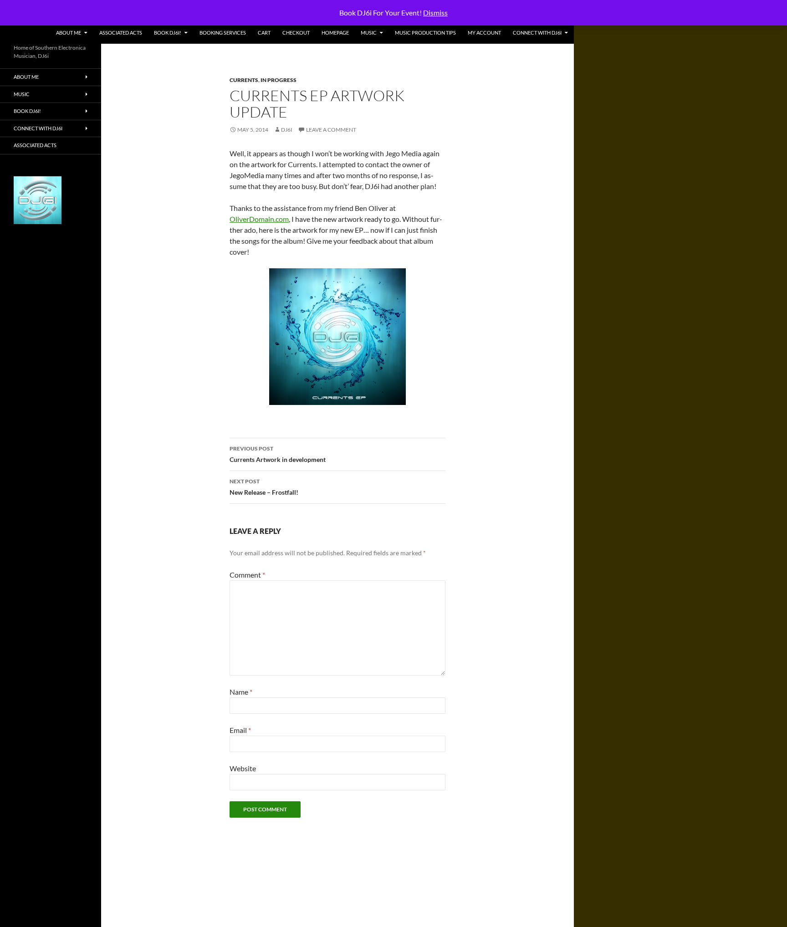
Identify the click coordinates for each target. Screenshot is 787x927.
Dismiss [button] (435, 12)
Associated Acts (120, 33)
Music (369, 33)
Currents (244, 80)
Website (243, 768)
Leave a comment (331, 129)
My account (484, 33)
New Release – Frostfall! (264, 487)
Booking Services (222, 33)
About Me (68, 33)
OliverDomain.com (259, 219)
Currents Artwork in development (278, 454)
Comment (247, 574)
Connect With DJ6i (537, 33)
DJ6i (286, 129)
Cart (264, 33)
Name (241, 691)
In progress (278, 80)
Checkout (296, 33)
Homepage (335, 33)
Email (240, 730)
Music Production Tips (425, 33)
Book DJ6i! (167, 33)
